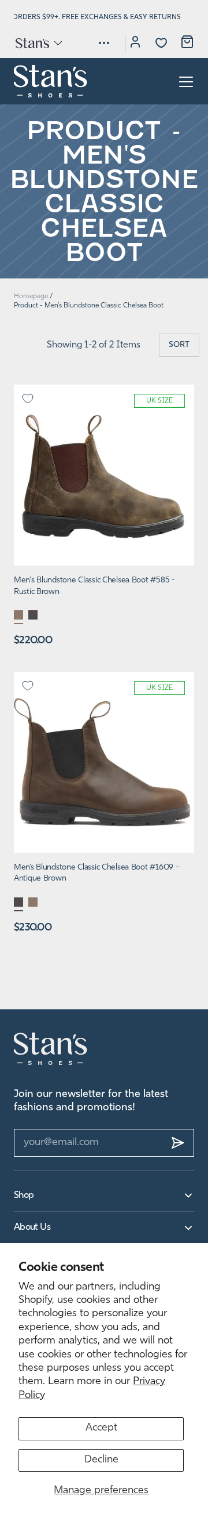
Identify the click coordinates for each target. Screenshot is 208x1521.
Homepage (31, 296)
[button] (38, 43)
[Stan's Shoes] (51, 81)
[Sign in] (135, 43)
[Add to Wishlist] (28, 398)
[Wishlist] (161, 43)
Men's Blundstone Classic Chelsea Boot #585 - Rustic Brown (94, 586)
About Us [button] (32, 1227)
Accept (101, 1428)
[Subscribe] (178, 1143)
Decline (101, 1460)
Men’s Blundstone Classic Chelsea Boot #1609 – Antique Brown (96, 873)
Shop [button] (24, 1195)
